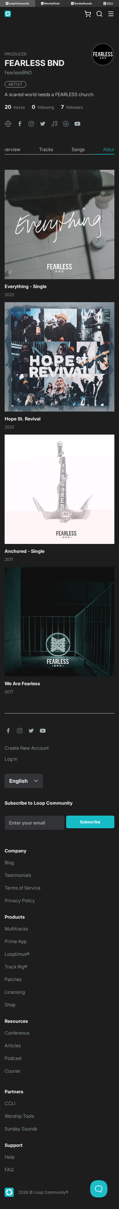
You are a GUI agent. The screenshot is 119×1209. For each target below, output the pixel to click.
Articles (13, 1045)
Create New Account (27, 748)
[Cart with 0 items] (87, 13)
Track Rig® (16, 967)
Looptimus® (17, 954)
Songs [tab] (78, 149)
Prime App (16, 941)
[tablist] (59, 149)
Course (12, 1071)
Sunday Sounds (21, 1129)
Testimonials (18, 875)
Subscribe (90, 821)
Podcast (13, 1058)
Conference (17, 1033)
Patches (13, 979)
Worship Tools (19, 1116)
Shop (10, 1005)
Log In (11, 759)
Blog (9, 862)
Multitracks (16, 929)
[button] (8, 123)
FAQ (9, 1169)
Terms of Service (22, 888)
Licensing (15, 992)
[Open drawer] (110, 13)
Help (9, 1157)
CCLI (10, 1103)
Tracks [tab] (46, 149)
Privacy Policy (20, 900)
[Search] (99, 13)
